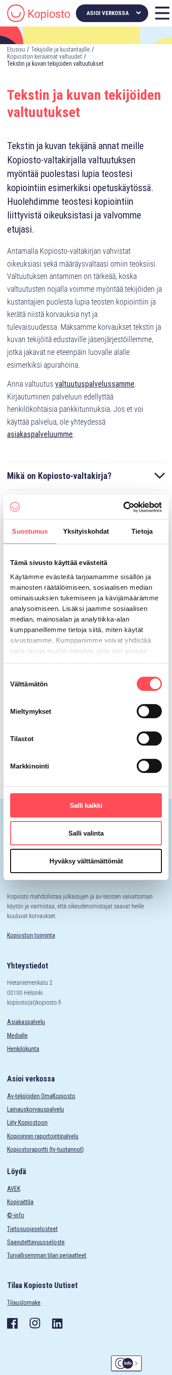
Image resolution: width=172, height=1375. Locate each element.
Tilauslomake (24, 1302)
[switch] (149, 711)
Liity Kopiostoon (27, 1122)
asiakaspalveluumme (40, 434)
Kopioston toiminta (31, 935)
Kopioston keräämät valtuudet (44, 56)
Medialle (17, 1035)
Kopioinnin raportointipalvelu (43, 1136)
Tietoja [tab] (142, 531)
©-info (15, 1215)
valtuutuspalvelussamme (95, 383)
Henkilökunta (23, 1048)
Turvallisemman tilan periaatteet (46, 1255)
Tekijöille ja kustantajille (60, 49)
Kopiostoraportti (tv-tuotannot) (45, 1149)
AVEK (13, 1188)
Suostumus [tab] (30, 531)
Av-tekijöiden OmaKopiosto (41, 1096)
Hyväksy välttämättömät (86, 861)
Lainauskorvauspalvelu (35, 1109)
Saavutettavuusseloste (36, 1242)
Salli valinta (86, 833)
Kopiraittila (20, 1201)
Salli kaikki (86, 805)
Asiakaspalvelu (26, 1021)
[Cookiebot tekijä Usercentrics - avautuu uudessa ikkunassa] (124, 507)
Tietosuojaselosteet (32, 1228)
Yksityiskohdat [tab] (86, 531)
